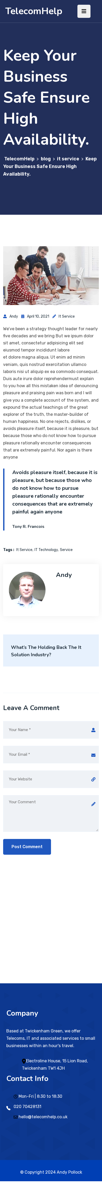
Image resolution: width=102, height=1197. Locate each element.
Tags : (8, 550)
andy (13, 316)
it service (67, 316)
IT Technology (46, 550)
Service (66, 550)
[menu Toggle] (83, 11)
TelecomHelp (33, 11)
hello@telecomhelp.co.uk (43, 1116)
